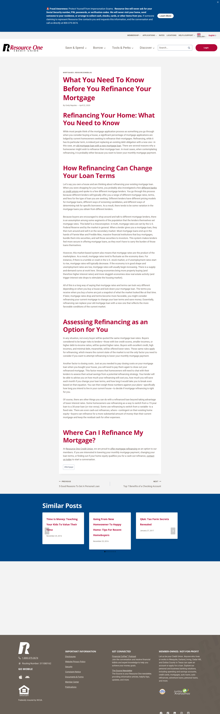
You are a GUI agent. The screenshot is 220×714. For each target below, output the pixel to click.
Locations (171, 35)
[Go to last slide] (47, 531)
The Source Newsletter (122, 670)
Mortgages (68, 72)
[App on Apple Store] (21, 677)
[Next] (173, 531)
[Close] (218, 2)
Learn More (165, 15)
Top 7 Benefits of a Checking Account (142, 484)
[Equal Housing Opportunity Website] (24, 690)
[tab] (105, 551)
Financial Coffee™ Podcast (124, 656)
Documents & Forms (74, 677)
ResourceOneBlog (83, 72)
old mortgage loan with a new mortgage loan (98, 145)
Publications (70, 687)
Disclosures (70, 656)
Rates (161, 35)
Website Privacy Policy (75, 661)
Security (68, 667)
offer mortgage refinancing (123, 448)
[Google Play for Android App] (28, 677)
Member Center (72, 682)
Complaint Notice (73, 672)
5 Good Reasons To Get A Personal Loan (79, 484)
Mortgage (68, 467)
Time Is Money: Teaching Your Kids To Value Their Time (62, 524)
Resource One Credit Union (79, 448)
